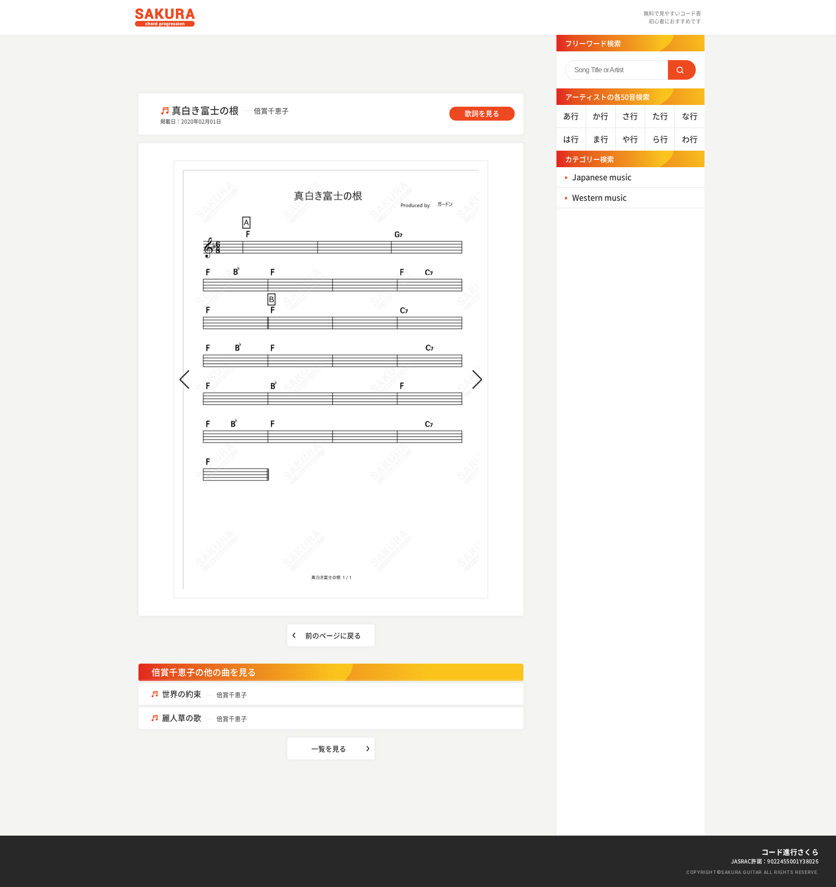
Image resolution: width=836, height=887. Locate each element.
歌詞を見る (482, 113)
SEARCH (682, 70)
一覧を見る (328, 748)
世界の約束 (204, 694)
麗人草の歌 (204, 718)
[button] (184, 379)
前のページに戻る (333, 635)
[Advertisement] (330, 63)
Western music (599, 197)
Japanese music (601, 177)
